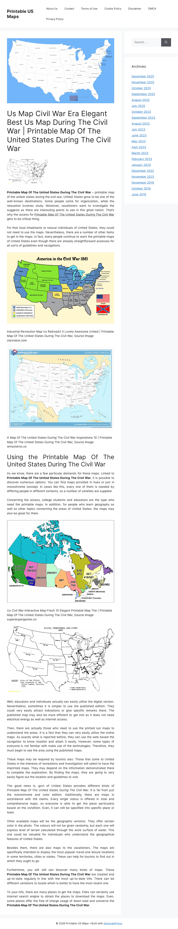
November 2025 (143, 82)
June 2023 (139, 135)
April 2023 (139, 147)
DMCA (152, 8)
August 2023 (141, 123)
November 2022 (143, 176)
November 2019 (143, 182)
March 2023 (140, 153)
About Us (52, 8)
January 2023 (141, 165)
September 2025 (143, 94)
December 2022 (143, 171)
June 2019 (139, 194)
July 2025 (138, 106)
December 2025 (143, 76)
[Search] (166, 42)
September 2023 (143, 117)
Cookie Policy (112, 8)
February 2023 (142, 159)
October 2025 (141, 88)
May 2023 (139, 141)
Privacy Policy (54, 19)
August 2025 (140, 100)
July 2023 (138, 129)
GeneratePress (113, 923)
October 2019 (141, 188)
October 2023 (141, 112)
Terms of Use (89, 8)
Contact (69, 8)
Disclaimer (134, 8)
